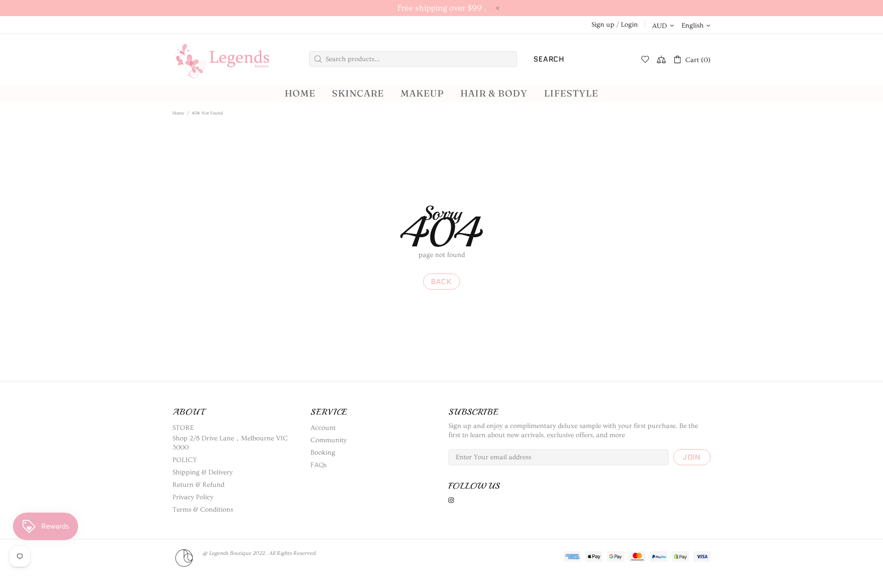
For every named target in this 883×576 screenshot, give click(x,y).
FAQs (318, 465)
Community (328, 440)
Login (629, 25)
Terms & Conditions (202, 509)
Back (441, 281)
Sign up (602, 25)
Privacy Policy (192, 497)
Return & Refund (198, 485)
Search (548, 59)
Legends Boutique (229, 59)
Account (323, 428)
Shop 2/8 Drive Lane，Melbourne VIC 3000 (230, 442)
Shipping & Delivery (202, 472)
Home (178, 113)
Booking (322, 452)
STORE (183, 428)
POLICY (184, 460)
